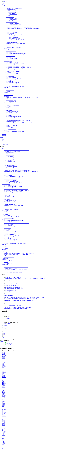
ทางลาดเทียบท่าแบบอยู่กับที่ (11, 117)
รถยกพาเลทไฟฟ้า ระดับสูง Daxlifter (12, 121)
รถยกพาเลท (8, 91)
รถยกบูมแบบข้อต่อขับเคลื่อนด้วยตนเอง (13, 46)
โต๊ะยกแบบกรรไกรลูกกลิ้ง (13, 15)
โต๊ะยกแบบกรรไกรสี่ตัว (12, 14)
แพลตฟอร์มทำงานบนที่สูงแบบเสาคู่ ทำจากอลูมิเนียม (13, 187)
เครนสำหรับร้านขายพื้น (8, 95)
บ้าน (3, 3)
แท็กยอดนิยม (4, 328)
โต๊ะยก (5, 5)
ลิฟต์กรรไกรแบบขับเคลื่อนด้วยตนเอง (10, 179)
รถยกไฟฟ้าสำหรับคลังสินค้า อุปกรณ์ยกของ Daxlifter (13, 288)
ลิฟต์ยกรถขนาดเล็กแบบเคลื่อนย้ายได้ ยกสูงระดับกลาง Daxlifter (17, 86)
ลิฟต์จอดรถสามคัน (9, 59)
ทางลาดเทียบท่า (5, 214)
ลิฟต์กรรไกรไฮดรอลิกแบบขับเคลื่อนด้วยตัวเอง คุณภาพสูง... (14, 301)
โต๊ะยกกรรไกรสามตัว (12, 13)
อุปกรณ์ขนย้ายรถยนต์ (10, 76)
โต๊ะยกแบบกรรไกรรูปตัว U (13, 18)
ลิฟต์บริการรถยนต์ (7, 72)
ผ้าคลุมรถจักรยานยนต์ (6, 264)
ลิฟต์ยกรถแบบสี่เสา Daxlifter (11, 77)
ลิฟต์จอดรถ (6, 48)
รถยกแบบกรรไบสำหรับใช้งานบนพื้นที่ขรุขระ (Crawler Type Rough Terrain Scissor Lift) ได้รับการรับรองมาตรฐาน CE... (24, 278)
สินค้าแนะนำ (4, 327)
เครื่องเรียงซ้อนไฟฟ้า (10, 90)
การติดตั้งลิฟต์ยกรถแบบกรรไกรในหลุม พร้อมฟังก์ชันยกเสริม (17, 83)
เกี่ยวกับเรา (4, 134)
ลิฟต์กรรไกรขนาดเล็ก (10, 33)
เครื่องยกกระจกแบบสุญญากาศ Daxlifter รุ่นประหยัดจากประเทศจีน (18, 98)
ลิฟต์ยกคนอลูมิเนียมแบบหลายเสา (12, 62)
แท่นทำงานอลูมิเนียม (8, 61)
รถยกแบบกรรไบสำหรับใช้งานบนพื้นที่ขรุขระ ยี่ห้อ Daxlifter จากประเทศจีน (19, 27)
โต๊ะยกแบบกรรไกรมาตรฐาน (11, 9)
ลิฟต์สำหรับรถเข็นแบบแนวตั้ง (11, 107)
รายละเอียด (9, 323)
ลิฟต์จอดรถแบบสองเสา (10, 56)
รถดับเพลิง (8, 126)
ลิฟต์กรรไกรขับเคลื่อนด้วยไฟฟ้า (14, 38)
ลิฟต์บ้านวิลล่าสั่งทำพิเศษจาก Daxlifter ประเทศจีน (15, 131)
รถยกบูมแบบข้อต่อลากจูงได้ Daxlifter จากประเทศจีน (15, 43)
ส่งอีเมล (1, 341)
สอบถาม (5, 323)
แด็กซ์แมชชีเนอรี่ (9, 344)
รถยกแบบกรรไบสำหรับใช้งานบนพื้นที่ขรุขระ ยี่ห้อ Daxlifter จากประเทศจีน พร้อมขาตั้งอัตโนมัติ (23, 28)
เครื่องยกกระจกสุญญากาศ (11, 100)
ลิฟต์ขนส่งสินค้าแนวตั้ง (8, 110)
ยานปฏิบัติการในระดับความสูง (11, 125)
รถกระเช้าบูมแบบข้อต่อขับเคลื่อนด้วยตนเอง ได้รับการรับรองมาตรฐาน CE (17, 308)
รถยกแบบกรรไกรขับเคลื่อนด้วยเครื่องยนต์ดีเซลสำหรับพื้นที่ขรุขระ (18, 39)
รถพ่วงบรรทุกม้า (5, 258)
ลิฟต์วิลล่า (6, 130)
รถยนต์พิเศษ (6, 124)
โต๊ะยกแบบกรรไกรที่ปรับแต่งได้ (11, 22)
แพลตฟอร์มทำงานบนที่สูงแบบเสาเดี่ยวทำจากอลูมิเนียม (16, 63)
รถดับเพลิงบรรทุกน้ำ (12, 129)
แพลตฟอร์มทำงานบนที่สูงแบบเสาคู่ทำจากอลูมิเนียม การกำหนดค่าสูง (18, 67)
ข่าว (3, 132)
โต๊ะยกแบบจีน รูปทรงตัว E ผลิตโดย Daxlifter (14, 8)
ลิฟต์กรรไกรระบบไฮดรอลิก (13, 37)
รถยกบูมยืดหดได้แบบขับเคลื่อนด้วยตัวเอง (13, 47)
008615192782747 (9, 343)
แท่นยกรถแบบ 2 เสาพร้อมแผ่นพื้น (12, 73)
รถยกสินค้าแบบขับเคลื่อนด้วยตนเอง (12, 105)
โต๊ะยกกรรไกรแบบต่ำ (10, 17)
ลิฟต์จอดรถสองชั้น (9, 52)
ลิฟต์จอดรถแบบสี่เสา (10, 57)
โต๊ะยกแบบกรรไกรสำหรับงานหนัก (14, 24)
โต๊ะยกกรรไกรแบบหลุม (12, 20)
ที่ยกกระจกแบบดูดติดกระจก (11, 101)
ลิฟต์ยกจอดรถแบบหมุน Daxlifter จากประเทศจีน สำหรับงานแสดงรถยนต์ (18, 54)
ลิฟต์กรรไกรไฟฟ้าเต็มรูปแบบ (11, 32)
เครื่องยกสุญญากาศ (7, 96)
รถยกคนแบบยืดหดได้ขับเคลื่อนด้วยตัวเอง (13, 71)
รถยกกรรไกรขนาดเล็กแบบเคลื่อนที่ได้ (13, 177)
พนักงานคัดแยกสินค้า (8, 102)
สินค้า (3, 4)
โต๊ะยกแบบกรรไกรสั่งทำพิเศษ (13, 23)
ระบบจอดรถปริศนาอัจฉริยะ (11, 51)
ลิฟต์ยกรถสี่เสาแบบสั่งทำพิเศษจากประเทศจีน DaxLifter (15, 53)
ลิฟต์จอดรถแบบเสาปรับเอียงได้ (11, 58)
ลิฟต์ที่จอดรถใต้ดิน (9, 49)
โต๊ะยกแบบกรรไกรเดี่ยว (12, 10)
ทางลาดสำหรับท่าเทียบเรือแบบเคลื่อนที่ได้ (13, 116)
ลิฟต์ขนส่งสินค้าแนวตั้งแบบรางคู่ (12, 111)
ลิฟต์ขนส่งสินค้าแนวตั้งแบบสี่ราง (12, 112)
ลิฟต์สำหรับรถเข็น (7, 106)
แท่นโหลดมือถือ (9, 115)
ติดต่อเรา (4, 135)
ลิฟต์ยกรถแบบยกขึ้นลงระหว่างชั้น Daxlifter (13, 78)
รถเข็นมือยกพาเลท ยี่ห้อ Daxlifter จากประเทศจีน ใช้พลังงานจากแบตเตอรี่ (19, 122)
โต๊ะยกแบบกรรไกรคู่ (12, 12)
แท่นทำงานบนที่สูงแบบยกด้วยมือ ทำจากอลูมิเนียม (15, 68)
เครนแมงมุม (6, 93)
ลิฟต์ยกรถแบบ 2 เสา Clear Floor (9, 233)
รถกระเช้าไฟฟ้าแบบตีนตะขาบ (11, 42)
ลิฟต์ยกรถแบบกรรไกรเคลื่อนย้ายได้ (12, 82)
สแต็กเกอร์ (6, 88)
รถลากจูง (6, 92)
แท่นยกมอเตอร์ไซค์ (9, 81)
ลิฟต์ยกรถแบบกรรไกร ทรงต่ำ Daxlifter (13, 85)
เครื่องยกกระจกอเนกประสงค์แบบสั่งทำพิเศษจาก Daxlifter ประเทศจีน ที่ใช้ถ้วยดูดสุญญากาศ (22, 97)
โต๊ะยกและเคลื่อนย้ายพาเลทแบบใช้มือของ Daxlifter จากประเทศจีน (18, 120)
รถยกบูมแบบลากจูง (9, 44)
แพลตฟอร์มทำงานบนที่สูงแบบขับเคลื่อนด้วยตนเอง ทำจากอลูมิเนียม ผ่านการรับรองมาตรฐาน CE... (21, 298)
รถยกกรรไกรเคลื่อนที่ (10, 29)
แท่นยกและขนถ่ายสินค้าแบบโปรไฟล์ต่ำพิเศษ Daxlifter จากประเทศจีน (16, 150)
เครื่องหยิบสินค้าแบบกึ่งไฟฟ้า (9, 196)
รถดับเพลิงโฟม (11, 127)
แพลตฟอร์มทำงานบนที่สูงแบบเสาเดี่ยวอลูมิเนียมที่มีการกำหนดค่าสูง (18, 66)
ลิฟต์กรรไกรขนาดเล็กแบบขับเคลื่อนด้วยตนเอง (16, 34)
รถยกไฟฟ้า (6, 87)
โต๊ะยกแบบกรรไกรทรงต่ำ (13, 19)
